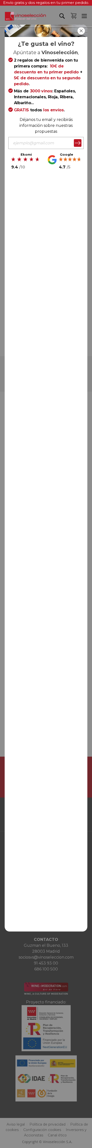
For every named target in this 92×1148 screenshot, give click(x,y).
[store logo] (23, 19)
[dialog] (46, 574)
